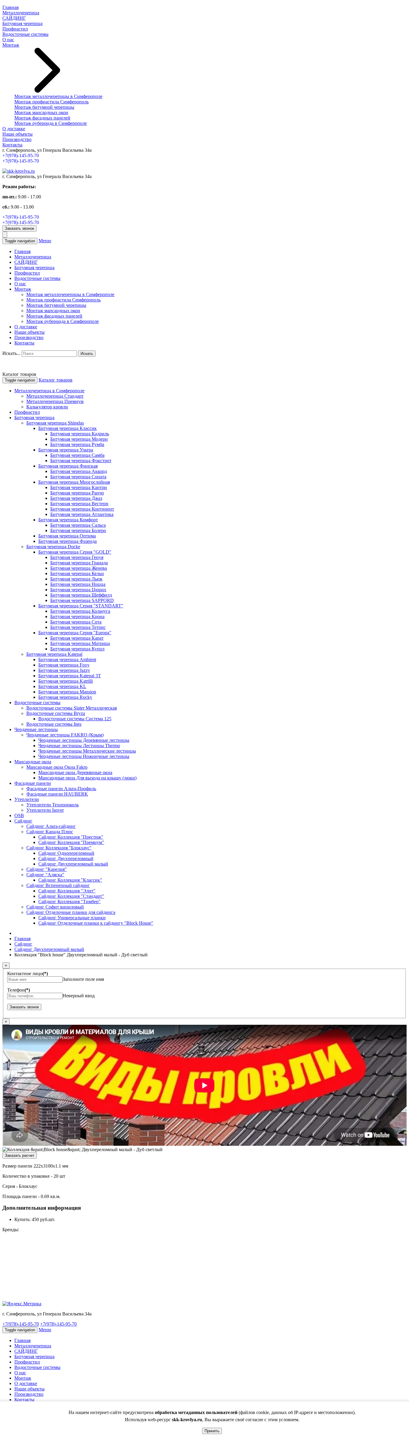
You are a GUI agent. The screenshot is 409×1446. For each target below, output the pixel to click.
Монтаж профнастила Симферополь (51, 101)
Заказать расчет (19, 1155)
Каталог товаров (55, 379)
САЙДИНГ (14, 18)
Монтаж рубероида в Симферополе (50, 123)
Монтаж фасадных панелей (42, 117)
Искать (87, 353)
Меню (45, 240)
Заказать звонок (19, 228)
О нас (8, 39)
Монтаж (10, 45)
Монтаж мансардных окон (41, 112)
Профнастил (15, 28)
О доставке (13, 128)
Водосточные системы (25, 34)
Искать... (11, 353)
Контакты (12, 144)
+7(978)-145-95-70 (20, 155)
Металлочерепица (20, 12)
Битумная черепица (22, 23)
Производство (16, 139)
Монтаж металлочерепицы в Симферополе (58, 96)
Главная (10, 7)
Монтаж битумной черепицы (44, 107)
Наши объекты (17, 134)
